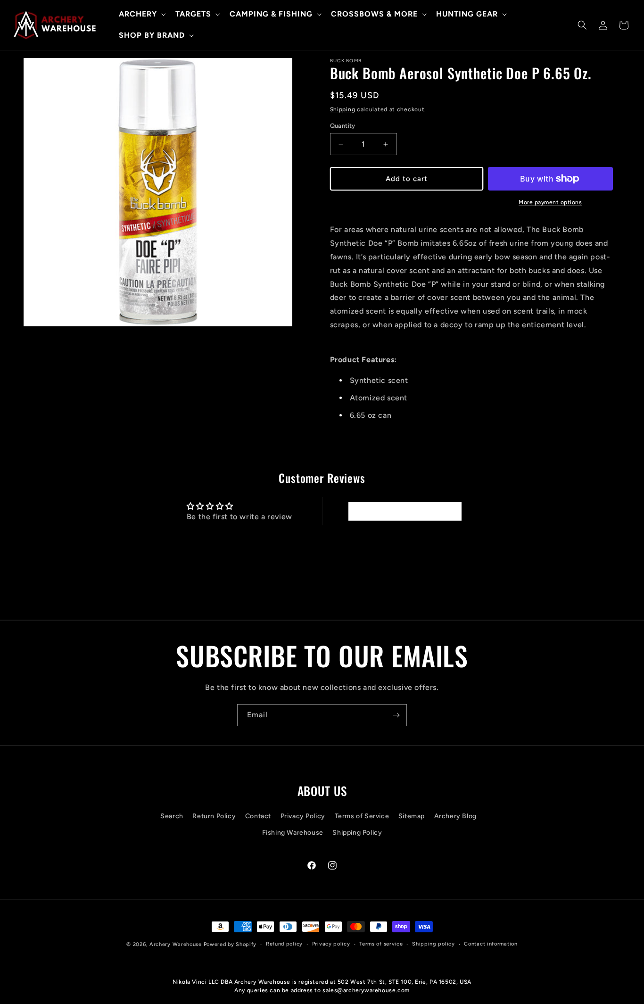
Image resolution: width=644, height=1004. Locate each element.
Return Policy (214, 816)
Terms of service (381, 944)
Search (171, 816)
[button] (141, 14)
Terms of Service (362, 816)
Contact (258, 816)
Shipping (342, 109)
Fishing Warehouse (292, 833)
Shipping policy (433, 944)
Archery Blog (455, 816)
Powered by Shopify (230, 944)
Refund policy (284, 944)
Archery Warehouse (175, 944)
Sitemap (411, 816)
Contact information (490, 944)
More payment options (550, 202)
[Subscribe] (396, 715)
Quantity (342, 125)
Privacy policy (331, 944)
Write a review (404, 510)
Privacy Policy (303, 816)
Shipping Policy (357, 833)
